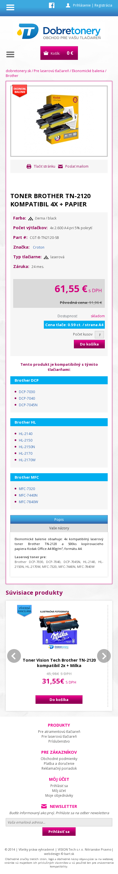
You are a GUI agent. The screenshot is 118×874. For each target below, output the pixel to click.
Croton (38, 247)
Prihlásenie (82, 5)
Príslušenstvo (59, 741)
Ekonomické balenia (88, 70)
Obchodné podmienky (59, 758)
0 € (70, 53)
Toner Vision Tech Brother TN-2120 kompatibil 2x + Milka (59, 662)
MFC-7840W (28, 501)
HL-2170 (25, 453)
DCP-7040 (27, 398)
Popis (59, 519)
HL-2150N (27, 446)
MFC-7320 (27, 488)
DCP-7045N (28, 405)
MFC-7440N (28, 495)
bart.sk (69, 853)
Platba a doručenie (59, 763)
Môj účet (59, 790)
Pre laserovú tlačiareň (51, 70)
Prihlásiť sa (59, 785)
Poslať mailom (76, 166)
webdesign (52, 853)
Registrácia (103, 5)
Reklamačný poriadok (59, 768)
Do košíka (89, 344)
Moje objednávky (59, 795)
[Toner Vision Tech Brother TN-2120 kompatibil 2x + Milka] (59, 630)
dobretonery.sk (18, 70)
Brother (12, 75)
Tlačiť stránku (44, 166)
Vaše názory (59, 528)
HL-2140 (25, 433)
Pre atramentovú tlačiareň (59, 731)
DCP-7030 (27, 391)
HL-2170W (27, 460)
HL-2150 (25, 440)
